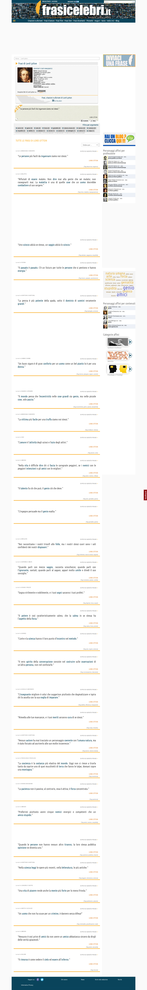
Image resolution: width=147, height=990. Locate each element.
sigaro (91, 374)
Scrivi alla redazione (101, 979)
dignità (88, 603)
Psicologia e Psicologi (28, 758)
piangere (86, 374)
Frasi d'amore (49, 20)
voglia (43, 697)
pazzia (30, 399)
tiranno (68, 844)
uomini (81, 300)
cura (70, 717)
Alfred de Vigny (112, 161)
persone (25, 156)
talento (24, 488)
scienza (31, 638)
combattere (23, 185)
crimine (54, 913)
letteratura (67, 867)
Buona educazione (27, 783)
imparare (53, 697)
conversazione (46, 661)
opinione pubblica (88, 855)
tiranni (95, 855)
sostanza (40, 763)
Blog (117, 20)
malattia (43, 182)
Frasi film (59, 20)
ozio (53, 442)
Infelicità (24, 539)
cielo (46, 959)
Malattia (24, 174)
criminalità (83, 924)
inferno (64, 959)
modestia (86, 580)
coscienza (26, 763)
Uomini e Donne (25, 358)
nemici (86, 465)
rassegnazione (93, 192)
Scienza (23, 633)
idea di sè (89, 166)
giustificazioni (90, 924)
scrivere (95, 311)
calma (75, 615)
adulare (84, 255)
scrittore (48, 84)
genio (75, 396)
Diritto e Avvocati (26, 908)
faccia (52, 465)
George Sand (112, 194)
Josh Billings (112, 320)
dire (55, 179)
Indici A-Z (110, 20)
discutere (94, 672)
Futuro (23, 262)
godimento (90, 901)
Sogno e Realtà (26, 587)
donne (81, 374)
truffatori (90, 430)
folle (58, 544)
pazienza (25, 788)
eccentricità (45, 396)
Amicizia (23, 460)
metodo (72, 638)
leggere (84, 878)
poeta (43, 84)
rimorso (24, 959)
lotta (82, 192)
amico (20, 815)
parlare (91, 580)
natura (88, 740)
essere (34, 179)
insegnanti (94, 705)
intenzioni (31, 468)
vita (26, 465)
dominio (70, 300)
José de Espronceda (114, 157)
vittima (24, 419)
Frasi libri (68, 20)
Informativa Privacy (27, 985)
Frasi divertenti (79, 20)
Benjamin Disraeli (113, 189)
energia (21, 270)
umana (81, 740)
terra (61, 766)
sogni (59, 592)
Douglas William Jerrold (115, 184)
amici (43, 468)
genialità (91, 499)
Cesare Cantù (112, 198)
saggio (51, 244)
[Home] (73, 9)
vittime (95, 430)
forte (64, 890)
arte (87, 499)
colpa (91, 728)
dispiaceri (42, 547)
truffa (49, 419)
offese (95, 476)
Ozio (22, 437)
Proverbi (90, 20)
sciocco (26, 244)
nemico (91, 476)
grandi (21, 303)
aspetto (22, 618)
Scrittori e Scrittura (28, 295)
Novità (120, 979)
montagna (27, 769)
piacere (33, 890)
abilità (83, 705)
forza (92, 603)
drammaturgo (37, 85)
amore (23, 442)
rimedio (95, 728)
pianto (80, 363)
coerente (68, 740)
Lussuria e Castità (27, 885)
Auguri (97, 20)
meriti (56, 717)
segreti (95, 554)
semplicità (94, 407)
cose (68, 182)
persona (29, 664)
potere (25, 615)
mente (54, 890)
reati (96, 924)
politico (53, 84)
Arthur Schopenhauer (114, 325)
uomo (83, 182)
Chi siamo (64, 979)
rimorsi (95, 970)
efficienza (88, 705)
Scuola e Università (27, 689)
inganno (95, 166)
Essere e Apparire (27, 391)
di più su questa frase (89, 151)
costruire (70, 661)
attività (33, 442)
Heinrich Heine (112, 166)
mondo (24, 396)
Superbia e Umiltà (26, 562)
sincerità (95, 947)
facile (35, 419)
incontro (61, 638)
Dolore (23, 954)
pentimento (94, 278)
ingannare (46, 156)
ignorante (23, 570)
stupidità (94, 255)
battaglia (89, 311)
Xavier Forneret (112, 170)
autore (29, 740)
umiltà (95, 580)
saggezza (89, 255)
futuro (83, 278)
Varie (103, 20)
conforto (47, 363)
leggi (34, 867)
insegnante (25, 694)
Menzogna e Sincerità (28, 151)
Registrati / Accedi (49, 1)
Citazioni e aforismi (35, 20)
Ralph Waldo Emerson (114, 180)
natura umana (89, 554)
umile (78, 570)
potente (39, 300)
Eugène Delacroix (113, 311)
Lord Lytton (93, 117)
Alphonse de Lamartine (115, 175)
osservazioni (87, 661)
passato (24, 267)
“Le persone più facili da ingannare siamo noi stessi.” (39, 109)
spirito (29, 661)
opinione (22, 847)
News (82, 979)
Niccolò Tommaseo (113, 316)
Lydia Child (111, 307)
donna (21, 366)
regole (91, 649)
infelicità (82, 554)
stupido (27, 815)
